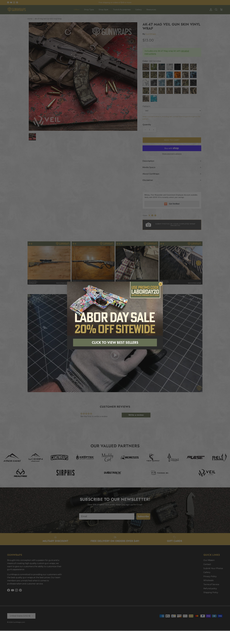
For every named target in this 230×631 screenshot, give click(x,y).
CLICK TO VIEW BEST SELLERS (115, 342)
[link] (115, 309)
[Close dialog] (160, 284)
